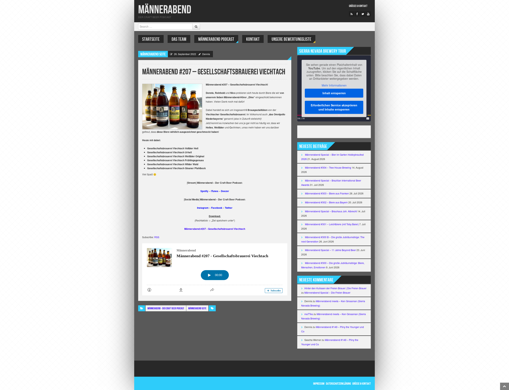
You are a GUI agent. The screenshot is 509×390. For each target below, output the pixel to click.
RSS (156, 237)
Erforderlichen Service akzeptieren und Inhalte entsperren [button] (334, 107)
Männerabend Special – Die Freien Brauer (327, 292)
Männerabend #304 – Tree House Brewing (328, 167)
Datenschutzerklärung (338, 384)
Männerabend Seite (153, 54)
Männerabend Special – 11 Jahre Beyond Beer (330, 250)
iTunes (214, 191)
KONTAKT (253, 39)
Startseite (151, 39)
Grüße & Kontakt (358, 6)
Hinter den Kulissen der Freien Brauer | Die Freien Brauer (335, 288)
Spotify (204, 191)
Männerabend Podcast (216, 39)
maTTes (308, 314)
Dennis (206, 54)
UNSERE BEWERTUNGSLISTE (291, 39)
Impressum (318, 384)
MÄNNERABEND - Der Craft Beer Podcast (166, 308)
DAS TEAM (179, 39)
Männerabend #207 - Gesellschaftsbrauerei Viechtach (214, 229)
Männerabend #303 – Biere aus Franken (327, 193)
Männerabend (164, 10)
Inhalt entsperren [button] (334, 93)
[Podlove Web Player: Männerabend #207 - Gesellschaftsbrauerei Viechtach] (214, 269)
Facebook (216, 208)
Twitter (228, 208)
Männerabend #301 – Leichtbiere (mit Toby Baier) (332, 224)
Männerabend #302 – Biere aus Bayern (326, 202)
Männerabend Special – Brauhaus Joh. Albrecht (331, 211)
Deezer (225, 191)
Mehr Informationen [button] (334, 85)
